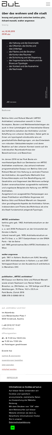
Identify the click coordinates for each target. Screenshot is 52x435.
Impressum (12, 377)
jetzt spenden (8, 365)
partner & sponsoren (11, 356)
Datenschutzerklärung (19, 422)
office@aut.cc (8, 328)
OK (12, 427)
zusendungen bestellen (12, 360)
